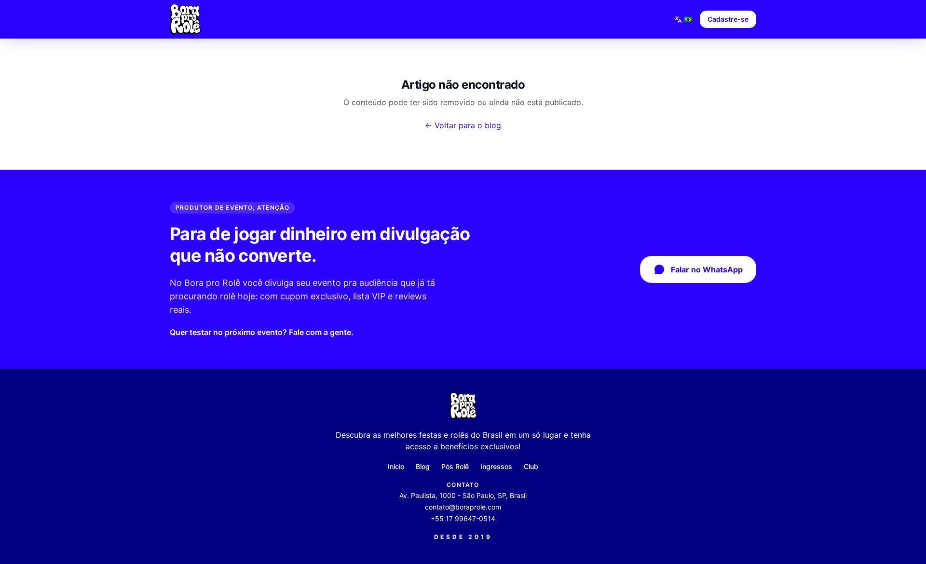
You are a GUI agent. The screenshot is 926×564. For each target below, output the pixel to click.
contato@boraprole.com (463, 507)
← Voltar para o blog (463, 125)
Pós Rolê (455, 466)
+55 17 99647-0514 (463, 518)
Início (396, 466)
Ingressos (496, 466)
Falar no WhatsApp (707, 269)
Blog (423, 466)
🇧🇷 (688, 19)
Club (531, 466)
